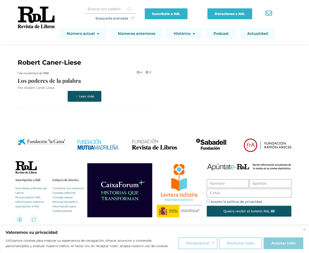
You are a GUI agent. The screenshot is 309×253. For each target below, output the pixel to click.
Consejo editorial (63, 192)
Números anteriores (136, 33)
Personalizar (198, 243)
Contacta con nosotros (68, 188)
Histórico (182, 33)
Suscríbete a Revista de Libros (31, 190)
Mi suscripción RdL (28, 197)
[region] (154, 239)
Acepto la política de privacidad (236, 202)
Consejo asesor (62, 197)
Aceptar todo (283, 243)
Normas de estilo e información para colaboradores (65, 206)
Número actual (81, 33)
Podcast (221, 33)
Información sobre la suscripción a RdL (29, 204)
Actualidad (257, 33)
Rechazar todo (240, 243)
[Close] (304, 229)
